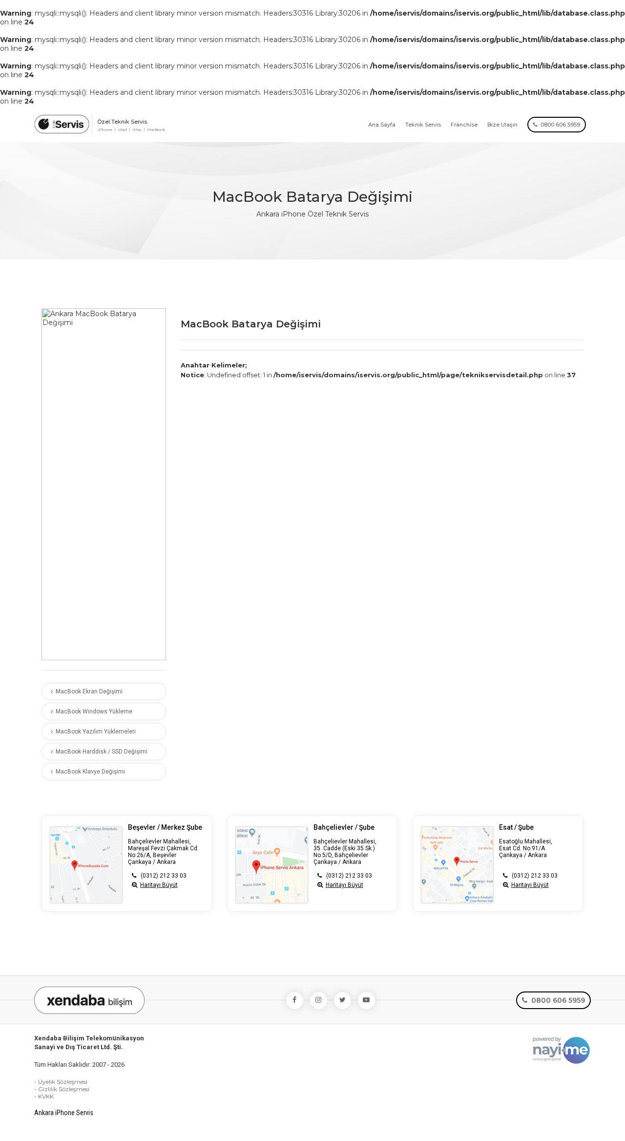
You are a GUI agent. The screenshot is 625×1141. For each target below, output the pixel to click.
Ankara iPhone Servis (63, 1113)
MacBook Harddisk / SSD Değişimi (100, 751)
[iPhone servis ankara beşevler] (88, 865)
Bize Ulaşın (502, 124)
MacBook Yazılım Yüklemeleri (94, 731)
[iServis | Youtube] (366, 1000)
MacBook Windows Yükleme (92, 711)
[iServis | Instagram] (318, 1000)
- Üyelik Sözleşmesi (60, 1081)
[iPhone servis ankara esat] (459, 865)
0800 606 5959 (559, 124)
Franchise (464, 124)
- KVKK (44, 1096)
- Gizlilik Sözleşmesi (61, 1089)
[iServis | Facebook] (294, 1000)
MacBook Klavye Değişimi (89, 771)
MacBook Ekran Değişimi (88, 691)
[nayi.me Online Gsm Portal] (561, 1049)
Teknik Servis (423, 124)
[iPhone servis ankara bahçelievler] (274, 865)
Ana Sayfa (382, 124)
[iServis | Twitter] (342, 1000)
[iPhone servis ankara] (61, 121)
